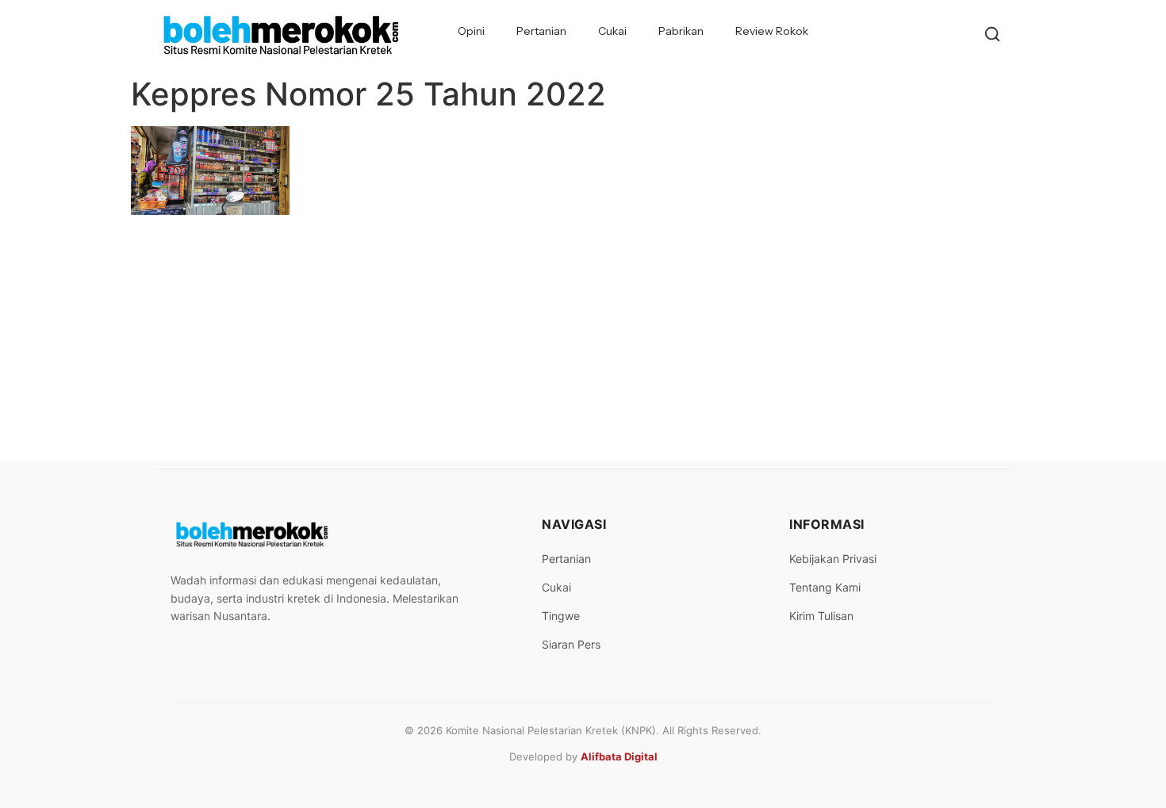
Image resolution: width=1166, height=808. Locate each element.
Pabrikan (681, 31)
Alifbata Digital (619, 756)
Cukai (612, 31)
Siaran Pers (571, 644)
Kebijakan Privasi (832, 558)
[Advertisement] (583, 342)
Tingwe (561, 615)
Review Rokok (771, 31)
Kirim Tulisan (821, 615)
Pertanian (541, 31)
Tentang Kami (825, 587)
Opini (471, 31)
